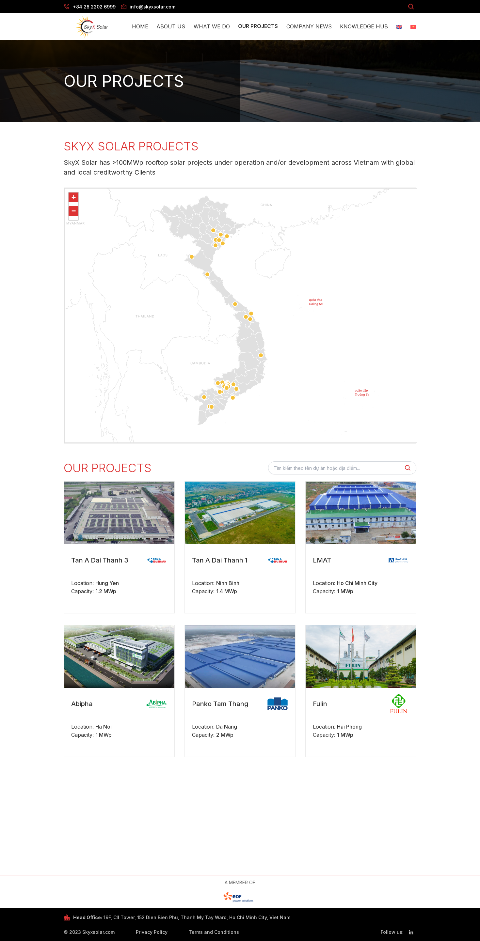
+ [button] (74, 197)
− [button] (74, 211)
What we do (212, 26)
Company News (309, 26)
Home (140, 26)
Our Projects (258, 26)
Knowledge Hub (364, 26)
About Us (170, 26)
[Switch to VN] (413, 26)
